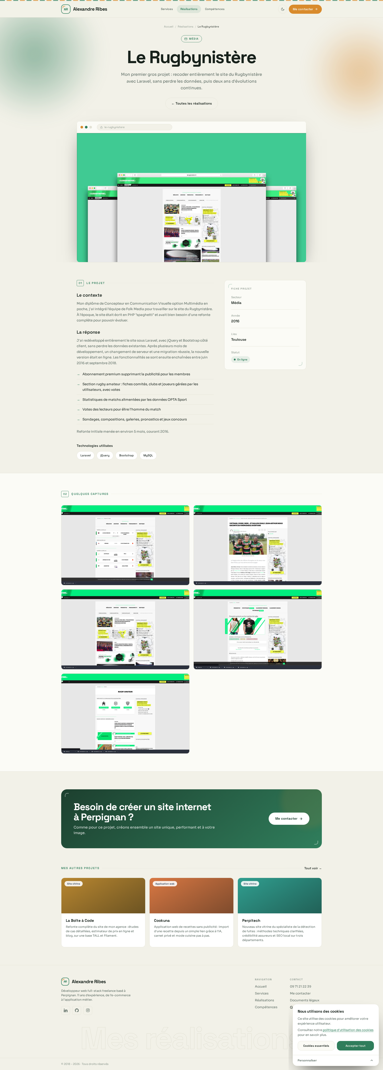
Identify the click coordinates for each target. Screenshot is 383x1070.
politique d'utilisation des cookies (348, 1030)
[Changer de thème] (282, 9)
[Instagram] (87, 1010)
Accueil (168, 26)
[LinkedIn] (65, 1010)
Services (167, 9)
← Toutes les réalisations (191, 103)
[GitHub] (76, 1010)
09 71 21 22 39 (300, 986)
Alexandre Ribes (85, 9)
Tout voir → (313, 868)
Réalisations (188, 9)
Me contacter (303, 9)
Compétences (215, 9)
